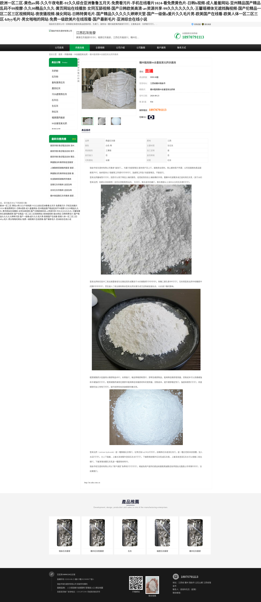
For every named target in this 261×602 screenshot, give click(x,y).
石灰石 (55, 100)
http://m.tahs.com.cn (92, 483)
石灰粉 (55, 77)
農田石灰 (56, 88)
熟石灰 (55, 112)
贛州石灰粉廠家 (97, 551)
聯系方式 (181, 47)
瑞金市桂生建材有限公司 (67, 584)
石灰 (130, 551)
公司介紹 (120, 47)
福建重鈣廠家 (58, 117)
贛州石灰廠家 (195, 551)
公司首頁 (59, 47)
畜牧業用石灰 (58, 82)
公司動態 (140, 47)
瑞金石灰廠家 (64, 551)
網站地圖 (99, 588)
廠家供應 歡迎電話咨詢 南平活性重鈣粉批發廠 (63, 151)
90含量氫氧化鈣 (81, 54)
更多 (74, 139)
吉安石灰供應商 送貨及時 (61, 190)
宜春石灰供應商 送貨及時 (61, 185)
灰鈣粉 (55, 71)
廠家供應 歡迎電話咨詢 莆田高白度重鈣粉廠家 (63, 157)
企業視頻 (100, 47)
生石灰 (55, 106)
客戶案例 (161, 47)
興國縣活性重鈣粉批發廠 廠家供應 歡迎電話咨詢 (63, 173)
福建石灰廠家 (162, 551)
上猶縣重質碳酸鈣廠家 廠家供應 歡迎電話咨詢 (63, 168)
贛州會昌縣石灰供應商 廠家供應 (63, 196)
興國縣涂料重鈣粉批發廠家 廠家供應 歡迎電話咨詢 (63, 162)
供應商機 (79, 47)
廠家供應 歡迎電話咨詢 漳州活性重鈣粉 (63, 146)
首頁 (60, 54)
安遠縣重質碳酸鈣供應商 (60, 179)
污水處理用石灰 (59, 94)
